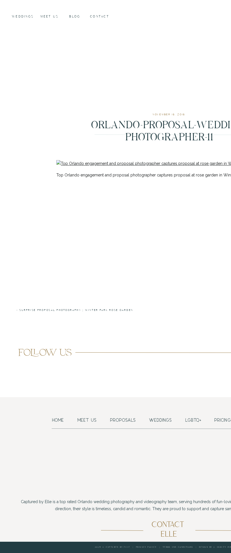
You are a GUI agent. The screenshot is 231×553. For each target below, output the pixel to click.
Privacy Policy (146, 547)
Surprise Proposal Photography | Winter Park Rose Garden (76, 310)
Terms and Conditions (178, 547)
